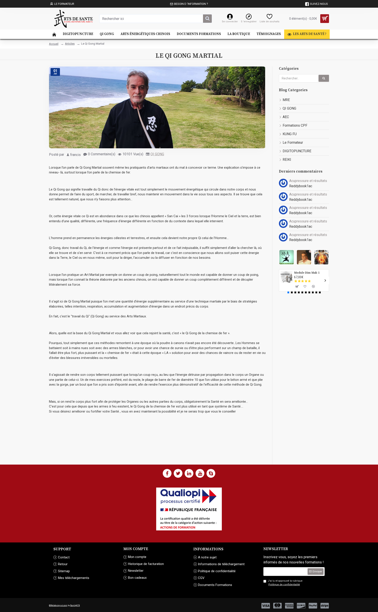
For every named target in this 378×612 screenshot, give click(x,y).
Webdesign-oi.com (59, 605)
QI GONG (157, 154)
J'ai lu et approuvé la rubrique (285, 582)
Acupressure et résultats (308, 181)
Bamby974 (75, 605)
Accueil (53, 43)
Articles (70, 43)
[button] (283, 280)
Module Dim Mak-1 (307, 273)
